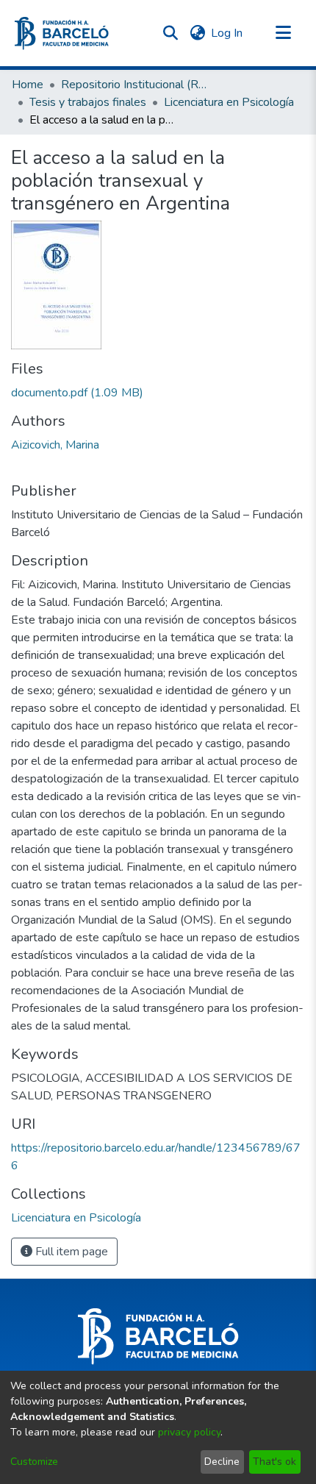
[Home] (62, 33)
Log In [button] (227, 33)
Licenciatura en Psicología (229, 102)
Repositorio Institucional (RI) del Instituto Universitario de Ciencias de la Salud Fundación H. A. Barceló (134, 84)
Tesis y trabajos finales (87, 102)
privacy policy (189, 1432)
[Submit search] (170, 33)
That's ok (274, 1462)
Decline (222, 1462)
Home (27, 84)
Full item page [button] (70, 1252)
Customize (34, 1462)
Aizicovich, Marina (55, 445)
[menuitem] (197, 33)
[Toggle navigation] (283, 33)
